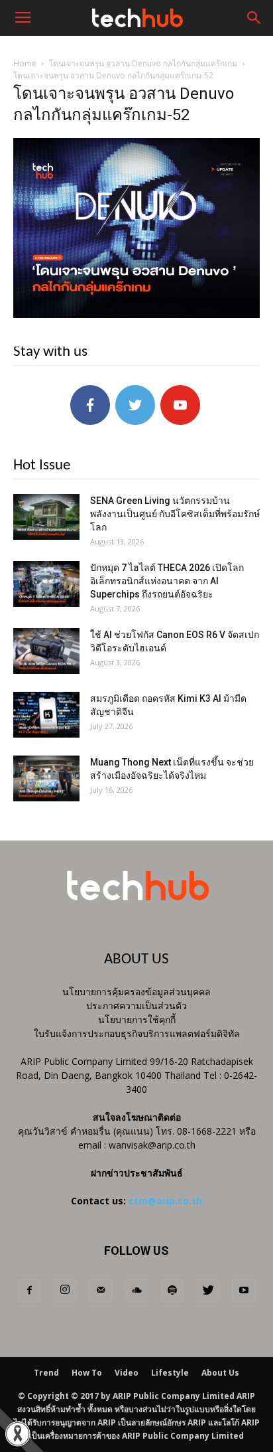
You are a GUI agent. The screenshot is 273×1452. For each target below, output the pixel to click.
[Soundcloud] (136, 1290)
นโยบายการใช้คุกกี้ (137, 1019)
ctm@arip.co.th (165, 1200)
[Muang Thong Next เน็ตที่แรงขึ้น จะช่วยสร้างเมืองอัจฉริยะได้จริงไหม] (46, 778)
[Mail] (100, 1290)
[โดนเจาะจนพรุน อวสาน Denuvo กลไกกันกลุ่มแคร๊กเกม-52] (136, 314)
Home (24, 63)
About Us (220, 1372)
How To (87, 1372)
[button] (254, 18)
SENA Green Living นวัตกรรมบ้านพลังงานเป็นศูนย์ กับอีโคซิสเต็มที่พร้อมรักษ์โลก (175, 513)
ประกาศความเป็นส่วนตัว (136, 1005)
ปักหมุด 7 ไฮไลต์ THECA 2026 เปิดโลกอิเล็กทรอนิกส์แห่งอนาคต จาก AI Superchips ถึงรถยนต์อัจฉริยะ (167, 581)
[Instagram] (65, 1290)
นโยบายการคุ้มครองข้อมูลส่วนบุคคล (136, 991)
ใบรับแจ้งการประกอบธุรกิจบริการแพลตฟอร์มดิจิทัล (137, 1033)
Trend (46, 1372)
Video (126, 1372)
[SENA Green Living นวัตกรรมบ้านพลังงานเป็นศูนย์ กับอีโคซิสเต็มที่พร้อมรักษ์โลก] (46, 517)
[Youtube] (244, 1290)
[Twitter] (208, 1290)
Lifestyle (170, 1372)
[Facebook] (29, 1290)
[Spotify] (172, 1290)
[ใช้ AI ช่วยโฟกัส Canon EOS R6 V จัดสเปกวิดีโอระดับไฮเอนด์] (46, 651)
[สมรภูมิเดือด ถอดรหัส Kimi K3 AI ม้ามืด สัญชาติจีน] (46, 715)
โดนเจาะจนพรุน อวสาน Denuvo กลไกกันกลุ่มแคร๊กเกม (143, 63)
